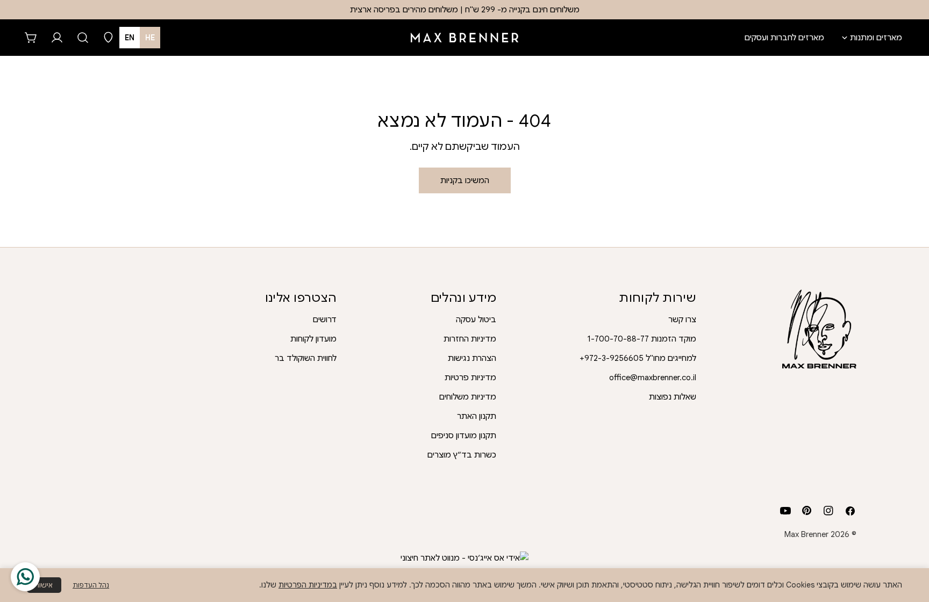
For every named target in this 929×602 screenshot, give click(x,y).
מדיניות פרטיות (470, 377)
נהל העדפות (91, 585)
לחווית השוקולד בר (306, 358)
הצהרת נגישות (472, 358)
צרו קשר (682, 319)
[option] (129, 37)
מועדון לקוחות (313, 339)
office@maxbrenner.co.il (652, 377)
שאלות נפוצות (672, 397)
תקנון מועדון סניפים (463, 435)
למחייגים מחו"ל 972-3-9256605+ (638, 358)
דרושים (325, 319)
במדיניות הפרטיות (307, 585)
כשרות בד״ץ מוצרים (461, 455)
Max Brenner (806, 534)
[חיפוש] (83, 37)
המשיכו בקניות (464, 180)
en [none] (129, 37)
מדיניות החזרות (470, 339)
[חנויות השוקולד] (108, 37)
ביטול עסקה (476, 319)
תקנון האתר (476, 416)
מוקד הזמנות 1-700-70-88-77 (641, 339)
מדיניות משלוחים (467, 397)
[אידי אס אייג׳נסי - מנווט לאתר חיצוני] (464, 558)
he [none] (150, 37)
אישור (44, 585)
